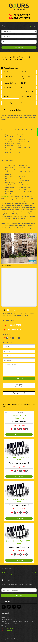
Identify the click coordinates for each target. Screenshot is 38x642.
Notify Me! (19, 595)
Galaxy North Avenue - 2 (19, 421)
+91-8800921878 (21, 18)
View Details (19, 434)
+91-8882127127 (21, 14)
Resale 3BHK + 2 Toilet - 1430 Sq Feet (19, 458)
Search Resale (19, 47)
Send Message (19, 378)
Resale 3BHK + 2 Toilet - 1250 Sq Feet (19, 542)
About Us (4, 573)
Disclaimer (23, 573)
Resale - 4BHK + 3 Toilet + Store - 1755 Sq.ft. (19, 417)
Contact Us (33, 573)
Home (31, 26)
